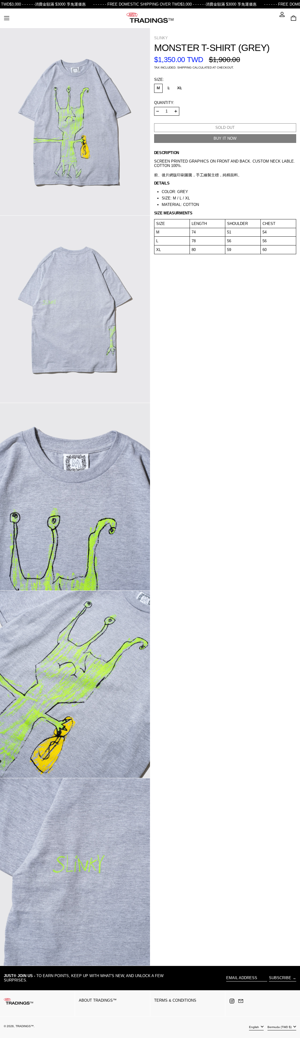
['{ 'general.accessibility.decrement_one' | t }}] (157, 111)
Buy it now (225, 138)
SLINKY (161, 38)
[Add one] (175, 111)
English (254, 1027)
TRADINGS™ (25, 1026)
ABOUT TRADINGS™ (98, 1000)
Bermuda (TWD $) (279, 1027)
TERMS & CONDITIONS (175, 1000)
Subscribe (280, 978)
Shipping (184, 67)
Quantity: (164, 102)
